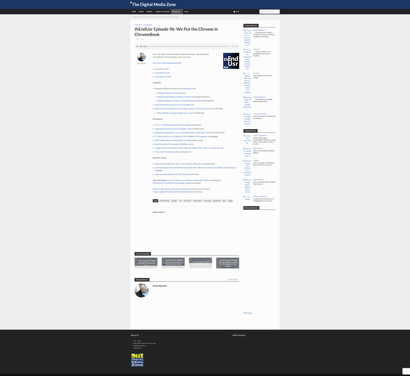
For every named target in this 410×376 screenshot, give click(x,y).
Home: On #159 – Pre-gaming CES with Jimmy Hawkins (262, 54)
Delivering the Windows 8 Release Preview (174, 97)
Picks (186, 12)
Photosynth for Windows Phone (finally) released (172, 183)
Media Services (258, 180)
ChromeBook (164, 201)
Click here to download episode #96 (167, 63)
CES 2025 (256, 73)
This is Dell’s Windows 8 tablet (167, 152)
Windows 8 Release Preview (168, 93)
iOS (180, 201)
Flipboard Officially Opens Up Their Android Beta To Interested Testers (183, 132)
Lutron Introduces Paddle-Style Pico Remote (264, 117)
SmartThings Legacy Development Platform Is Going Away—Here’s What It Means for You (264, 141)
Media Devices (258, 148)
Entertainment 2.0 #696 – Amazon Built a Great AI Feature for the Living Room (173, 263)
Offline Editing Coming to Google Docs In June (175, 113)
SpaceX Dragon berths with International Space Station (175, 189)
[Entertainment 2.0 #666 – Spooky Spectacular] (247, 103)
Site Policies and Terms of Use (144, 343)
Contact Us (137, 348)
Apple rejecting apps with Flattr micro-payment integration (178, 164)
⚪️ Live (236, 12)
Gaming (149, 12)
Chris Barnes (141, 63)
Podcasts (176, 12)
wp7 (224, 201)
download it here (189, 88)
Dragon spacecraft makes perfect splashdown (171, 192)
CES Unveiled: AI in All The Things (262, 76)
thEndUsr (148, 25)
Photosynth (197, 201)
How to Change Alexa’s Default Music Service (264, 183)
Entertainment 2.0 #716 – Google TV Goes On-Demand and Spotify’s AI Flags (263, 34)
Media (141, 12)
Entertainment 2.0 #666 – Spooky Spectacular (263, 100)
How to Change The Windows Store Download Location (264, 164)
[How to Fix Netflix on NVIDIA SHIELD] (247, 152)
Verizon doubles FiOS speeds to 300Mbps (171, 144)
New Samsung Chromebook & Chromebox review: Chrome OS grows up (183, 108)
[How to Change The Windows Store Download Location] (247, 168)
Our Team (137, 341)
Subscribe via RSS (162, 69)
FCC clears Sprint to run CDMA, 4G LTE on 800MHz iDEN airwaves (181, 136)
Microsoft (187, 201)
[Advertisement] (196, 229)
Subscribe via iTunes (163, 76)
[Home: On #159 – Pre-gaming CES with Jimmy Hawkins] (247, 59)
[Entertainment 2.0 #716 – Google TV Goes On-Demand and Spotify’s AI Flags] (247, 37)
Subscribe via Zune (162, 73)
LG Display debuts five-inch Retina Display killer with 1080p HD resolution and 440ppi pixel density (194, 167)
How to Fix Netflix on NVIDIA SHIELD (263, 152)
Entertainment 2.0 (259, 30)
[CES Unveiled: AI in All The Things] (247, 83)
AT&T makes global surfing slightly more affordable (176, 140)
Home (134, 12)
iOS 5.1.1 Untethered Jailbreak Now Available (172, 125)
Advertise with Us (140, 345)
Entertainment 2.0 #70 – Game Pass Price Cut (201, 263)
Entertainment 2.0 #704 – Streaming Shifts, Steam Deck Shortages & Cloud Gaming (228, 263)
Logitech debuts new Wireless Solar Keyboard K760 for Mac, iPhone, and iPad (186, 148)
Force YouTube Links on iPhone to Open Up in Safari (188, 180)
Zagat (230, 201)
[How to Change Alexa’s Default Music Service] (247, 186)
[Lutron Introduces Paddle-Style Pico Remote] (247, 119)
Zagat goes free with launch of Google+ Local (173, 129)
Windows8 (216, 201)
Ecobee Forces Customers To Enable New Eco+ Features (263, 200)
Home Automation (259, 114)
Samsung (207, 201)
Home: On (256, 49)
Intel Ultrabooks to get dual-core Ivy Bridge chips (174, 105)
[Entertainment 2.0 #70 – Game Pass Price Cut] (200, 260)
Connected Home (162, 12)
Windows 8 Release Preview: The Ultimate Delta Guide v (179, 101)
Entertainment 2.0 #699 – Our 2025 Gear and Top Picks (146, 263)
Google (174, 201)
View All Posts (232, 279)
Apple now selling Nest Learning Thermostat (173, 174)
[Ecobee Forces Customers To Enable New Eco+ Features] (247, 198)
